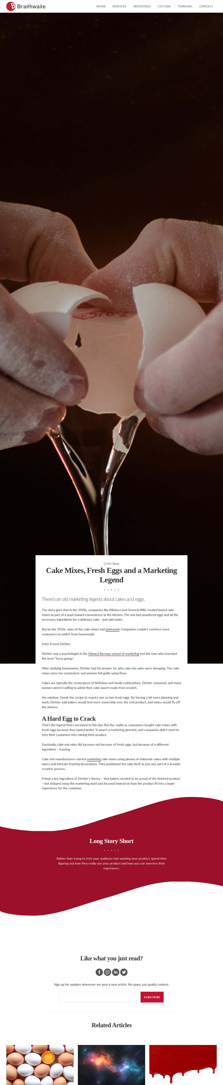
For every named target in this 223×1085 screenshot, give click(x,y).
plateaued (112, 629)
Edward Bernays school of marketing (113, 653)
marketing (94, 759)
